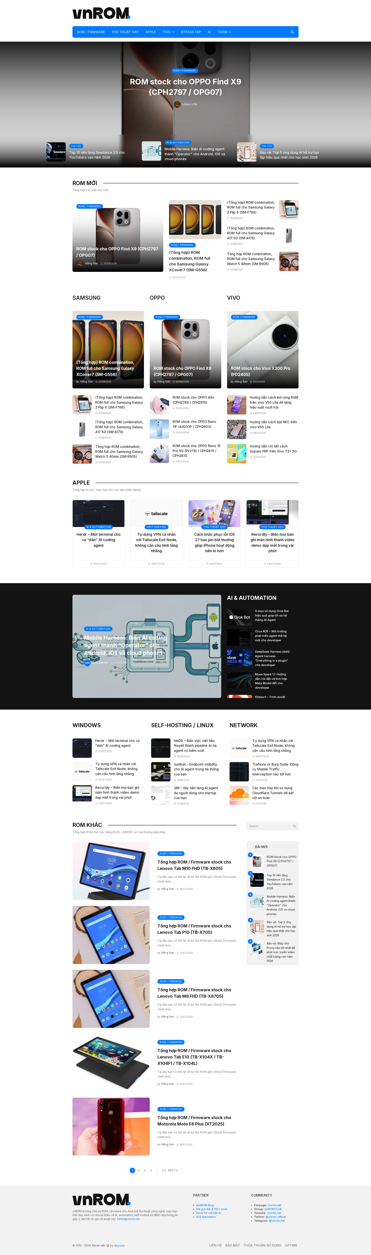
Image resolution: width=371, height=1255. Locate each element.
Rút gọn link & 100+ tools (211, 1209)
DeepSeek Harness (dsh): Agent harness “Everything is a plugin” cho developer (272, 658)
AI (209, 32)
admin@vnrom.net (128, 1219)
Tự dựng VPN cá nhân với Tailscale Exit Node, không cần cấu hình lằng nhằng (156, 542)
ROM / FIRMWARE (91, 32)
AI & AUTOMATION (178, 142)
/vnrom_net (273, 1213)
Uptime (291, 1245)
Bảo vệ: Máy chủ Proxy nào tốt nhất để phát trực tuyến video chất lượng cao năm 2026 (281, 952)
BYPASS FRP (191, 32)
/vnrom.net (274, 1205)
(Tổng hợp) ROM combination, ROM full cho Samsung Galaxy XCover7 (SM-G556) (189, 261)
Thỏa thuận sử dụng (262, 1245)
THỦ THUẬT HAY (125, 32)
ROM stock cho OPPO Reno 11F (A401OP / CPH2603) (194, 424)
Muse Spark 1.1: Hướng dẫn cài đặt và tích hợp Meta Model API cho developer (271, 680)
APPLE (151, 32)
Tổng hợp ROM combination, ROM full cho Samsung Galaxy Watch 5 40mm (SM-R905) (251, 259)
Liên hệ (215, 1245)
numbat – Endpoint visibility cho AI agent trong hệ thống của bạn (196, 769)
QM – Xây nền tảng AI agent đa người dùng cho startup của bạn (196, 793)
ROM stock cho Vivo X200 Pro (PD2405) (260, 371)
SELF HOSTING (156, 526)
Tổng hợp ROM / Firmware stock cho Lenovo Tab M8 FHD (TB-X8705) (194, 993)
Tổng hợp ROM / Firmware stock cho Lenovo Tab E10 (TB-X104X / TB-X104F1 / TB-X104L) (194, 1057)
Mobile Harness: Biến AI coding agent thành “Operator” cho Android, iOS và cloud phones (195, 154)
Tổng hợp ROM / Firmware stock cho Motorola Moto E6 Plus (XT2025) (194, 1120)
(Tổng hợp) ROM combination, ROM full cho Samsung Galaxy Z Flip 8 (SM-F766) (251, 207)
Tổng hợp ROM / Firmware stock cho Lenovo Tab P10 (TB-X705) (194, 929)
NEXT (171, 1170)
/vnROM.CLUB (272, 1209)
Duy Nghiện (100, 662)
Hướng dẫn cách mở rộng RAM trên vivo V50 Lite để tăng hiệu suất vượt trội (274, 402)
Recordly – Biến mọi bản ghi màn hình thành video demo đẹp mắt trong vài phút (272, 542)
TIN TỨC (76, 146)
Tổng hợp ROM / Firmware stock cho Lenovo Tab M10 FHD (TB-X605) (194, 865)
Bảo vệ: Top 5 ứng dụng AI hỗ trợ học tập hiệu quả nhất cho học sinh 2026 (289, 155)
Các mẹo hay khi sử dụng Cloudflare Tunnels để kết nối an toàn (273, 793)
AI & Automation (206, 1216)
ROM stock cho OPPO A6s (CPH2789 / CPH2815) (193, 400)
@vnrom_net (276, 1220)
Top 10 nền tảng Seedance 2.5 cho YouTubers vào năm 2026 (97, 155)
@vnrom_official (275, 1216)
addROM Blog (205, 1205)
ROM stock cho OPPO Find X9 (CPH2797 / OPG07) (185, 87)
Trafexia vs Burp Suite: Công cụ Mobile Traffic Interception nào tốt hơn (275, 769)
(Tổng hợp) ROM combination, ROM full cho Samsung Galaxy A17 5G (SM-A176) (251, 233)
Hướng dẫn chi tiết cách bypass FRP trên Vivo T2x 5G (273, 448)
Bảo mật (232, 1245)
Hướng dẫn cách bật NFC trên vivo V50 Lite (273, 424)
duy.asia (119, 1245)
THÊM (222, 32)
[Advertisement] (228, 12)
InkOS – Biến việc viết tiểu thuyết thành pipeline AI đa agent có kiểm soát (195, 746)
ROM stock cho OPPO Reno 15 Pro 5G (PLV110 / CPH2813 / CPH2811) (196, 451)
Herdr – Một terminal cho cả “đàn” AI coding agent (99, 540)
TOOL (167, 32)
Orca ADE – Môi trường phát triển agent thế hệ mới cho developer (271, 635)
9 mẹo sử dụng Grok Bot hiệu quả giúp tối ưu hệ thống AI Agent (272, 615)
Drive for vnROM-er (208, 1213)
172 (164, 1170)
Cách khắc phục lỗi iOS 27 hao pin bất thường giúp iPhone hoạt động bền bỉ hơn (214, 542)
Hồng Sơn (189, 104)
